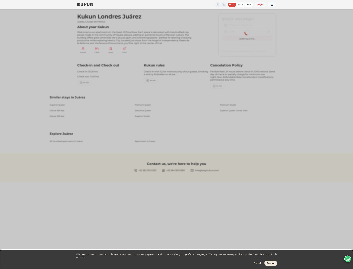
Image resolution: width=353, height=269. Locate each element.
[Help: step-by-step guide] (217, 4)
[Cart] (223, 4)
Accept (271, 263)
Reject (257, 263)
